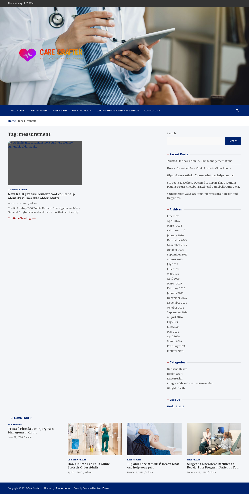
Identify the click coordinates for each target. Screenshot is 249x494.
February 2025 (176, 288)
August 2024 (175, 317)
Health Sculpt (175, 406)
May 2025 (173, 274)
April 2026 (173, 221)
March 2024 (174, 341)
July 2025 (172, 264)
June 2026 (173, 216)
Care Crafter (33, 488)
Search (171, 133)
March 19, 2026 (135, 472)
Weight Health (39, 110)
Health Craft (18, 110)
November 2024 (177, 302)
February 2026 (176, 230)
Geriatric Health (81, 110)
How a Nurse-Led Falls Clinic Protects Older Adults (199, 168)
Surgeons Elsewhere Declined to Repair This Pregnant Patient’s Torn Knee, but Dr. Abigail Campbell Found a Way (214, 469)
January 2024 (175, 350)
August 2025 (175, 259)
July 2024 (172, 322)
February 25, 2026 (196, 472)
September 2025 (177, 254)
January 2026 (175, 235)
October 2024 (175, 307)
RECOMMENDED (21, 418)
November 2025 (177, 245)
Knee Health (60, 110)
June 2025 (173, 269)
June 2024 (173, 326)
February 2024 (176, 346)
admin (33, 203)
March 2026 (174, 225)
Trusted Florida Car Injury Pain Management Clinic (199, 161)
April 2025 (173, 278)
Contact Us (151, 110)
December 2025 (177, 240)
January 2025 (175, 293)
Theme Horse (63, 488)
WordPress (103, 488)
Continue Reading (20, 218)
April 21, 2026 (75, 472)
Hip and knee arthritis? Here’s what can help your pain (201, 175)
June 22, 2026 (15, 437)
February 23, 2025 (17, 203)
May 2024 (173, 331)
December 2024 (177, 298)
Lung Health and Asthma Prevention (118, 110)
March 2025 (174, 283)
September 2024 (177, 312)
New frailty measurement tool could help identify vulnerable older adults (41, 196)
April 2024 (173, 336)
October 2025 (175, 249)
